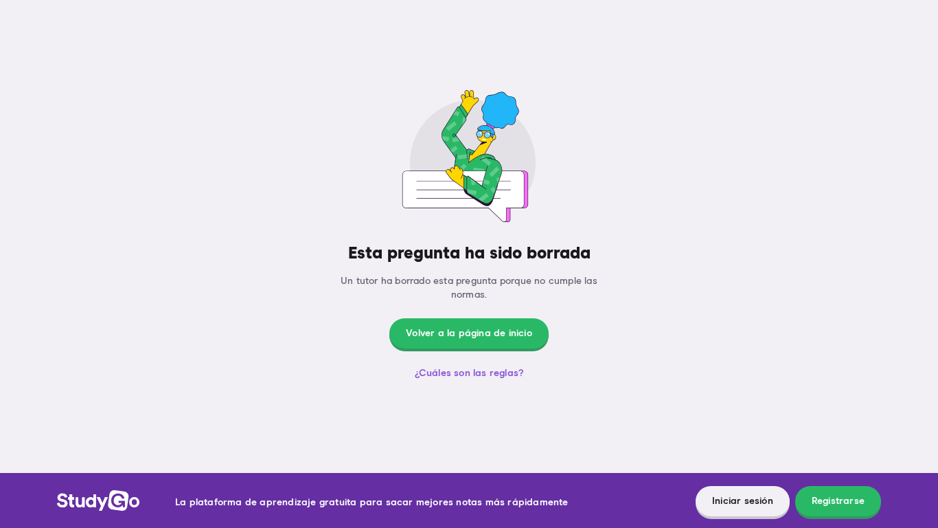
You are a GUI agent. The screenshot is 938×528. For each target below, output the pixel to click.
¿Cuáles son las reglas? (469, 373)
